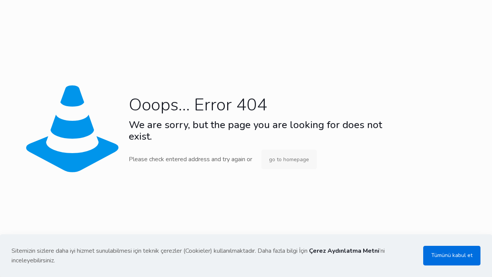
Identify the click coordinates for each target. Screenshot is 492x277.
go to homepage (289, 159)
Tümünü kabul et (451, 255)
